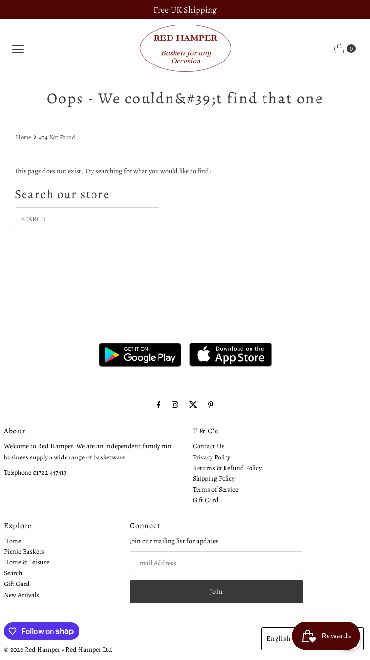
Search (13, 573)
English (278, 638)
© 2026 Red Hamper (32, 649)
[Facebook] (158, 404)
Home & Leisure (26, 562)
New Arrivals (21, 594)
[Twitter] (193, 404)
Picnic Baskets (24, 551)
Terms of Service (215, 489)
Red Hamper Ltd (89, 649)
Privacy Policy (211, 457)
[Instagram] (175, 404)
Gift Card (206, 500)
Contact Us (209, 446)
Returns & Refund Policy (227, 467)
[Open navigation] (18, 48)
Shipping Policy (214, 478)
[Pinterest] (210, 404)
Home (23, 137)
